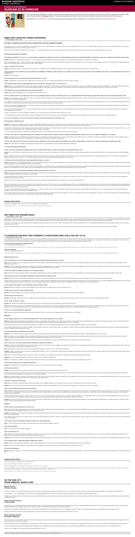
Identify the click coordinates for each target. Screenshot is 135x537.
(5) (83, 450)
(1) (84, 62)
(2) (90, 125)
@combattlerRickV (42, 19)
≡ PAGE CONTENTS (11, 4)
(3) (51, 390)
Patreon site (112, 19)
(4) (97, 392)
